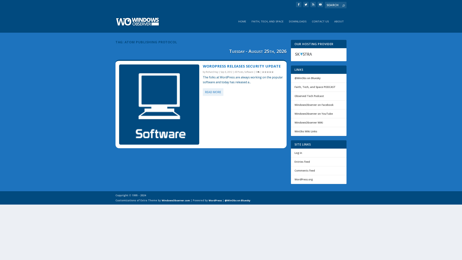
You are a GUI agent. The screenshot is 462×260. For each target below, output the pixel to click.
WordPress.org (304, 179)
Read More (213, 92)
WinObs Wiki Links (306, 131)
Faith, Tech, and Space (268, 21)
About (339, 21)
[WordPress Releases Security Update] (159, 104)
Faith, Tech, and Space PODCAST (315, 87)
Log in (298, 153)
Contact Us (320, 21)
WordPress (215, 200)
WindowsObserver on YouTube (314, 113)
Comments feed (305, 170)
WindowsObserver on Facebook (314, 105)
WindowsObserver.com (176, 200)
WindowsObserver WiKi (309, 122)
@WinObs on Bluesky (308, 78)
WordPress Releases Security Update (242, 66)
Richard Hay (212, 71)
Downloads (297, 21)
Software (248, 71)
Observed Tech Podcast (309, 96)
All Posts (239, 71)
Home (242, 21)
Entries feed (302, 161)
